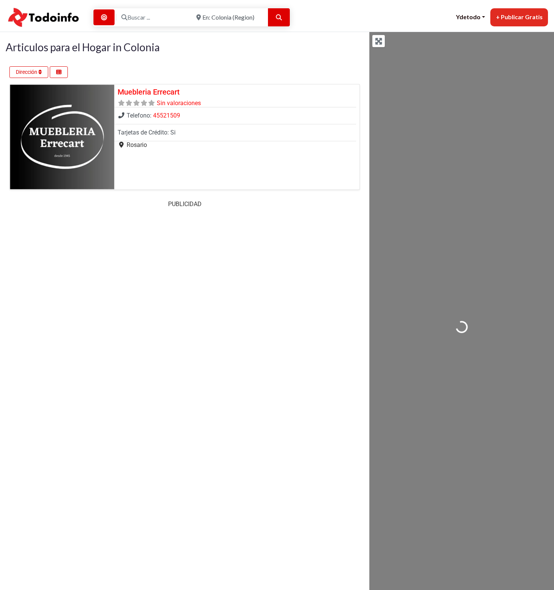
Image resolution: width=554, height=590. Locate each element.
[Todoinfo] (43, 16)
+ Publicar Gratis (519, 16)
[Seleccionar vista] (59, 72)
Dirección (27, 72)
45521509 (166, 115)
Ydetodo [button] (468, 16)
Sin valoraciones (179, 103)
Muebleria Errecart (149, 91)
